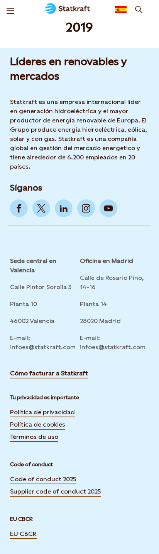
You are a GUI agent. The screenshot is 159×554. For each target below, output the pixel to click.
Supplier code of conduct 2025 (55, 491)
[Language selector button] (121, 9)
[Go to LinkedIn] (64, 208)
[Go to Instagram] (86, 208)
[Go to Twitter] (41, 208)
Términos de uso (34, 436)
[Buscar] (138, 9)
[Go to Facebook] (19, 208)
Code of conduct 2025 (43, 479)
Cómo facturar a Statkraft (49, 373)
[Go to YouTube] (108, 208)
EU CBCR (23, 533)
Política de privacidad (42, 412)
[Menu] (10, 9)
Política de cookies (37, 424)
